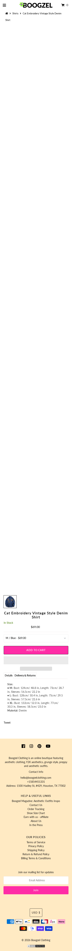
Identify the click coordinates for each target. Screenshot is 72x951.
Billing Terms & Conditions (36, 858)
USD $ (36, 912)
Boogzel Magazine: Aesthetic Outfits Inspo (36, 801)
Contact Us (36, 805)
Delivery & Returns (25, 675)
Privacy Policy (36, 846)
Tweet (7, 722)
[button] (36, 660)
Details (9, 675)
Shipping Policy (35, 850)
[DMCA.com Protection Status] (36, 946)
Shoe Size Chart (36, 813)
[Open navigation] (4, 5)
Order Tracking (36, 809)
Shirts (15, 13)
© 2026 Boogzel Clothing (36, 940)
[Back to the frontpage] (7, 13)
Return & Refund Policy (36, 854)
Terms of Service (36, 842)
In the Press (36, 825)
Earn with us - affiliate (36, 817)
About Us (36, 821)
